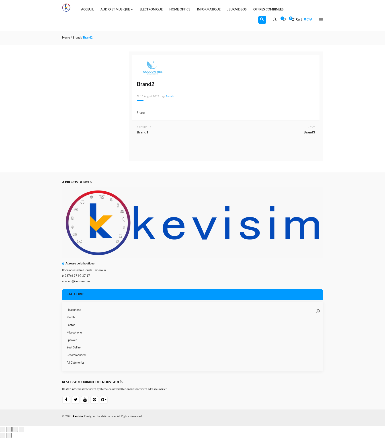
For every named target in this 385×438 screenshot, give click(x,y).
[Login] (274, 20)
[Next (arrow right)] (9, 435)
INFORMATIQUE (209, 9)
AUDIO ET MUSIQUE (115, 9)
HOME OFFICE (179, 9)
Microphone (74, 332)
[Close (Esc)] (21, 429)
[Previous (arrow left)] (2, 435)
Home (66, 37)
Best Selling (74, 347)
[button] (303, 19)
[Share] (15, 429)
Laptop (71, 325)
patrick (170, 96)
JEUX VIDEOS (237, 9)
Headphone (74, 310)
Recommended (76, 355)
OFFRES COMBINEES (268, 9)
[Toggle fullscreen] (9, 429)
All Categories (75, 362)
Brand (76, 37)
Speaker (72, 340)
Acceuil (87, 9)
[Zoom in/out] (2, 429)
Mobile (71, 317)
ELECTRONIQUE (151, 9)
